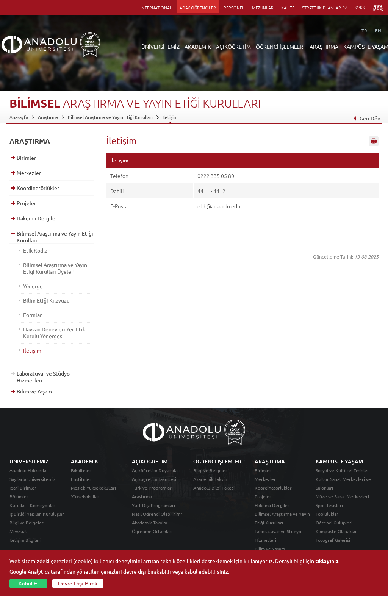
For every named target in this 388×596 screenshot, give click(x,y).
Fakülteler (81, 470)
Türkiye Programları (152, 488)
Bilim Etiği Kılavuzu (46, 300)
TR (364, 30)
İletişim (170, 117)
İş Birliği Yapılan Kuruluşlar (36, 514)
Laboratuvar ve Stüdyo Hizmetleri (43, 377)
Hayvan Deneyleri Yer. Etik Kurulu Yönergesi (54, 332)
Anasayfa (18, 117)
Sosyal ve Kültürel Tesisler (342, 470)
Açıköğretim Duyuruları (156, 470)
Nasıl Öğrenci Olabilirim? (157, 514)
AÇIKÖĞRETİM (233, 46)
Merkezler (29, 172)
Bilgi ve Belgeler (26, 523)
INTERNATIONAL (156, 8)
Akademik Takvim (149, 523)
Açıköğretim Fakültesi (154, 479)
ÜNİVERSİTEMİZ (160, 46)
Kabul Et (29, 583)
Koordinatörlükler (38, 187)
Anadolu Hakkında (27, 470)
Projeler (26, 203)
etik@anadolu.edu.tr (221, 206)
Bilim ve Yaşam (34, 391)
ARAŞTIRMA (324, 46)
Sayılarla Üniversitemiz (32, 479)
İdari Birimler (22, 488)
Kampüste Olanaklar (336, 531)
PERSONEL (234, 8)
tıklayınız (326, 560)
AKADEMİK (198, 46)
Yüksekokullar (85, 496)
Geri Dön (370, 118)
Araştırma (48, 117)
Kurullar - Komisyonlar (32, 505)
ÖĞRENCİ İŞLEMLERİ (280, 46)
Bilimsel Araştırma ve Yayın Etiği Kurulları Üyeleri (55, 268)
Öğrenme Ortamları (152, 531)
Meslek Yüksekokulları (93, 488)
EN (378, 30)
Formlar (32, 314)
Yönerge (33, 285)
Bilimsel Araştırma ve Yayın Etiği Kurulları (110, 117)
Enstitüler (81, 479)
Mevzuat (18, 531)
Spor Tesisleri (329, 505)
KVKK (360, 8)
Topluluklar (327, 514)
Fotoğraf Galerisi (333, 540)
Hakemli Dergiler (37, 218)
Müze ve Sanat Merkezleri (342, 496)
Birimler (26, 157)
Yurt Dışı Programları (153, 505)
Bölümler (18, 496)
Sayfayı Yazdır (374, 141)
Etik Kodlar (36, 250)
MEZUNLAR (263, 8)
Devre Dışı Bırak (77, 583)
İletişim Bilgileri (25, 540)
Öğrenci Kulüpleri (334, 523)
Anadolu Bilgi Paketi (214, 488)
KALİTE (287, 8)
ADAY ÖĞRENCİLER (198, 8)
